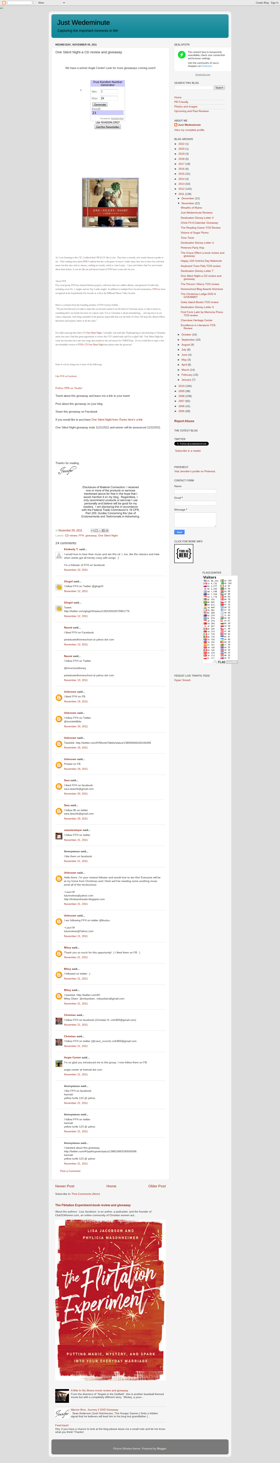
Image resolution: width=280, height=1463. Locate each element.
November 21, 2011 (76, 840)
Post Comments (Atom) (86, 1193)
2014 (181, 179)
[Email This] (92, 530)
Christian (70, 1015)
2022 (181, 143)
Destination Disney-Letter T (197, 271)
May (184, 359)
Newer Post (64, 1186)
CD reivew (71, 535)
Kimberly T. (71, 549)
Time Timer (187, 237)
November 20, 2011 (76, 793)
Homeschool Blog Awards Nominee (202, 289)
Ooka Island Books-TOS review (199, 302)
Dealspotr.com (202, 74)
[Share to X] (100, 530)
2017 (181, 163)
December (188, 198)
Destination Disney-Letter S (197, 307)
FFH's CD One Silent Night (91, 344)
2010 (181, 386)
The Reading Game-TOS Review (201, 227)
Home (111, 1186)
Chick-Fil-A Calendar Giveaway (199, 222)
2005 (181, 411)
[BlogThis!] (96, 530)
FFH (85, 261)
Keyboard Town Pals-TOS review (201, 266)
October (187, 334)
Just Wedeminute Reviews (197, 212)
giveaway (91, 535)
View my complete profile (189, 130)
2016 (181, 168)
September (189, 339)
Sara (67, 780)
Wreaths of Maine (191, 207)
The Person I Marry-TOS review (200, 284)
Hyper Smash (182, 680)
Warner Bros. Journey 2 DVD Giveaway (94, 1409)
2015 (181, 173)
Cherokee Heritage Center (197, 320)
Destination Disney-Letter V (197, 217)
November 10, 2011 (76, 569)
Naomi (68, 627)
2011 (181, 194)
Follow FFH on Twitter (68, 388)
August (186, 344)
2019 (181, 153)
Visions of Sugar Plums (195, 232)
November (188, 203)
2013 (181, 183)
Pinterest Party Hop (192, 247)
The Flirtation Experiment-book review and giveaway (93, 1205)
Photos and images (186, 106)
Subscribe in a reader (188, 450)
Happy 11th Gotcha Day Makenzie (201, 260)
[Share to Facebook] (103, 530)
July (184, 349)
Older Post (157, 1186)
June (185, 354)
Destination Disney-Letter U (197, 242)
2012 (181, 188)
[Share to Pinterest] (107, 530)
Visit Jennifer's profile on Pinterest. (195, 471)
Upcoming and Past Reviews (191, 111)
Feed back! (62, 1425)
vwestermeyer (73, 830)
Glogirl (68, 581)
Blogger (161, 1448)
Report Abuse (184, 421)
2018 (181, 159)
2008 (181, 396)
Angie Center (72, 1057)
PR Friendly (181, 102)
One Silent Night (94, 332)
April (185, 364)
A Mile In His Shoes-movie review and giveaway (99, 1390)
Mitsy (67, 947)
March (186, 369)
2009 (181, 391)
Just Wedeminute (83, 22)
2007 (181, 401)
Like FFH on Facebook (66, 376)
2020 (181, 148)
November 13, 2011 (76, 644)
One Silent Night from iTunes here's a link (117, 419)
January (187, 379)
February (187, 374)
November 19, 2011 (76, 701)
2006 (181, 406)
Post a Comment (70, 1171)
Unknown (70, 691)
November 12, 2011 (76, 591)
